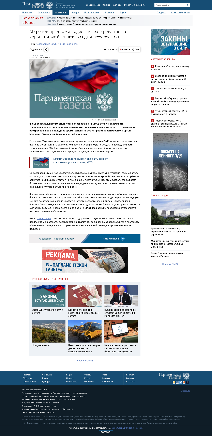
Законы (106, 5)
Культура (109, 12)
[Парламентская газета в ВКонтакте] (177, 382)
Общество (60, 12)
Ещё (122, 12)
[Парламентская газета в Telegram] (180, 382)
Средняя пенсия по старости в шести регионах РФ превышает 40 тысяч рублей (89, 17)
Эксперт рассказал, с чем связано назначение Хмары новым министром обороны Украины (169, 123)
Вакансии (130, 381)
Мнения (87, 378)
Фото (104, 375)
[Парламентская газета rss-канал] (174, 382)
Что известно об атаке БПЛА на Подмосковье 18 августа (169, 112)
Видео (69, 375)
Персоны (70, 378)
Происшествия (91, 12)
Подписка (116, 5)
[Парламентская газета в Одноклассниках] (184, 382)
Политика (27, 12)
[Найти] (188, 5)
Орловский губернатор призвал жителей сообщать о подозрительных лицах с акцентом (170, 101)
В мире (75, 12)
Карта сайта (185, 391)
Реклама (130, 378)
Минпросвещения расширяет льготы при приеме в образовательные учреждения (170, 244)
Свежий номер (93, 5)
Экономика (44, 12)
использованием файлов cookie (127, 428)
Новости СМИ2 (85, 360)
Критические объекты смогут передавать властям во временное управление (169, 231)
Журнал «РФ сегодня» (134, 5)
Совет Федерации (180, 12)
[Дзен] (135, 49)
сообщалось (44, 218)
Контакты (130, 375)
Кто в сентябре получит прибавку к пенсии (72, 21)
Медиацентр (71, 381)
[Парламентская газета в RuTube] (187, 382)
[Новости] (125, 49)
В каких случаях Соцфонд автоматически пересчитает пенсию (81, 24)
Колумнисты (107, 381)
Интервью (89, 381)
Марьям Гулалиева (42, 57)
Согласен (106, 432)
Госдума (161, 12)
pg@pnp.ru (51, 412)
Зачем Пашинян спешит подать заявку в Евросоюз (167, 255)
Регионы (106, 378)
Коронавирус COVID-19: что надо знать (57, 44)
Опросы (87, 375)
